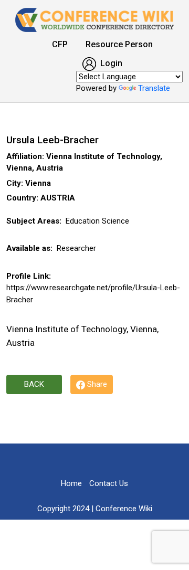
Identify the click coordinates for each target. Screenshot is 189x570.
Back (34, 384)
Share (96, 384)
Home (71, 483)
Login (110, 63)
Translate (154, 88)
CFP (60, 44)
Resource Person (119, 44)
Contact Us (108, 483)
